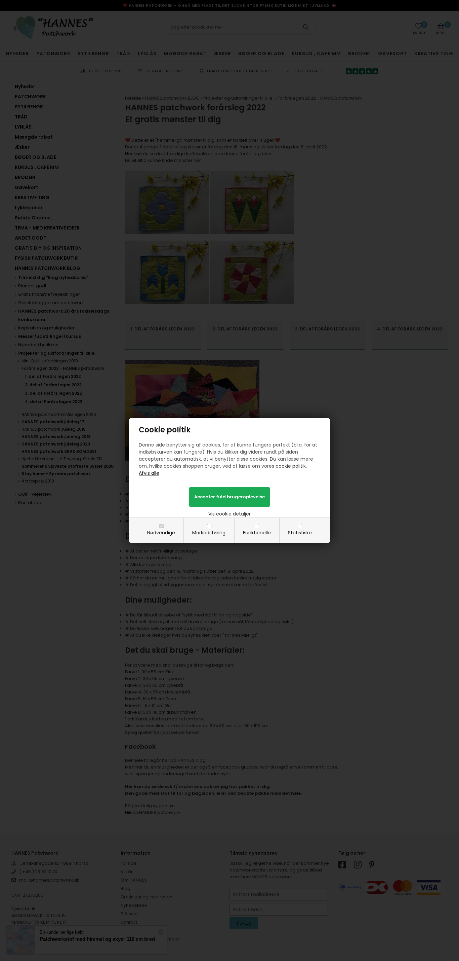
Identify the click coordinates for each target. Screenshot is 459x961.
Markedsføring (208, 532)
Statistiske (300, 532)
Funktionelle (257, 532)
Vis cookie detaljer (229, 513)
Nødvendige (161, 532)
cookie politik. (291, 466)
